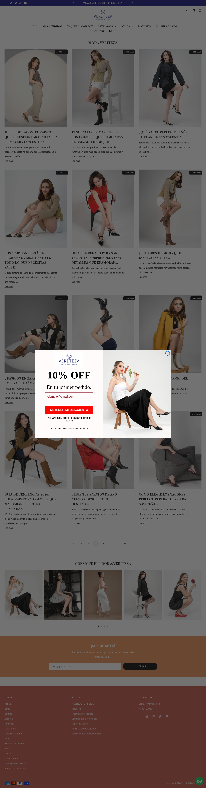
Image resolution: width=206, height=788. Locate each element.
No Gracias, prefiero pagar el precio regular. (69, 417)
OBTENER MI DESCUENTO (69, 409)
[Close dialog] (167, 353)
